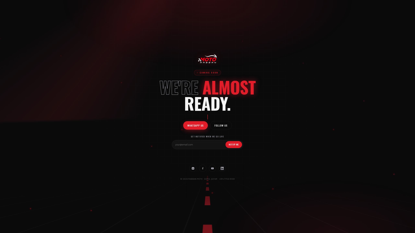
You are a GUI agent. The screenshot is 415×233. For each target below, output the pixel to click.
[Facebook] (202, 168)
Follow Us (220, 125)
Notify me (234, 144)
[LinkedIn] (222, 168)
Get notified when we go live (207, 136)
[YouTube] (212, 168)
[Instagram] (192, 168)
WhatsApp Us (195, 125)
